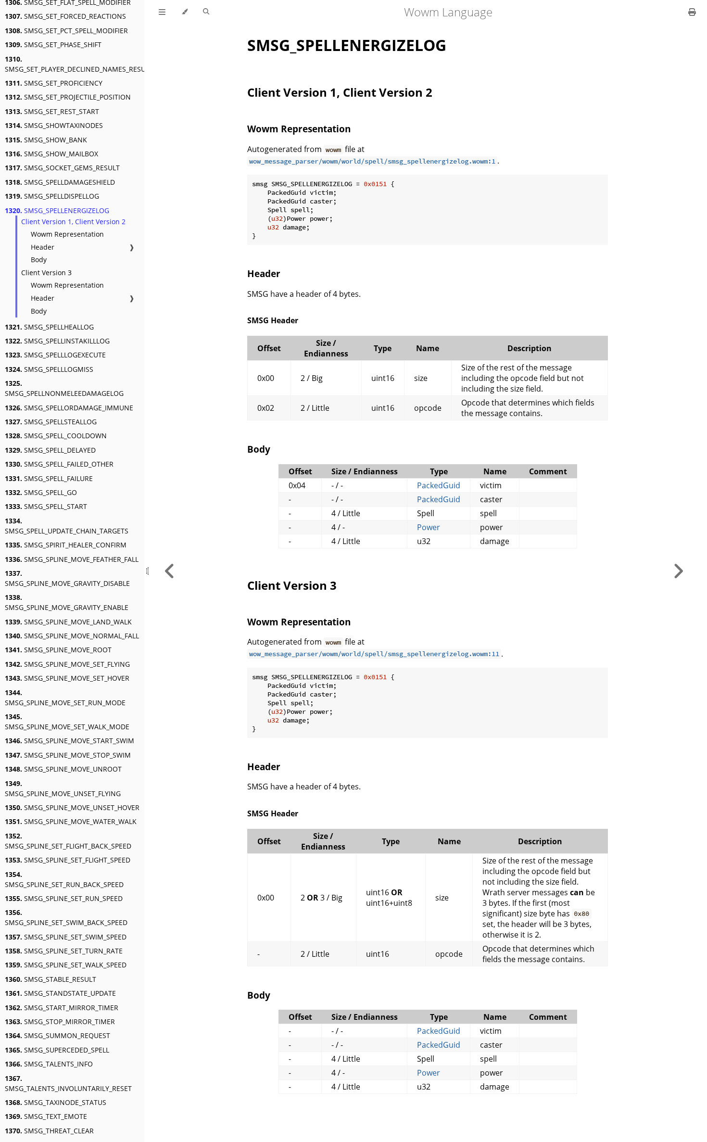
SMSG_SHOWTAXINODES (54, 125)
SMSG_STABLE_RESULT (50, 979)
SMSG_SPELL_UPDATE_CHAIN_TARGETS (66, 525)
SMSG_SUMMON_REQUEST (57, 1035)
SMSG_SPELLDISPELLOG (52, 196)
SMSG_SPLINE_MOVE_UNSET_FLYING (63, 788)
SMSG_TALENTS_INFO (49, 1063)
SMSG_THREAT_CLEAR (49, 1130)
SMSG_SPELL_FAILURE (49, 478)
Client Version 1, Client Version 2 (73, 221)
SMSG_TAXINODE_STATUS (55, 1102)
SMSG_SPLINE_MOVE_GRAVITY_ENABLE (66, 602)
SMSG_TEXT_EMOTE (46, 1116)
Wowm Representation (67, 234)
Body (39, 259)
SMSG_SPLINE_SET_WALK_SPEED (65, 964)
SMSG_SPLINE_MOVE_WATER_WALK (71, 821)
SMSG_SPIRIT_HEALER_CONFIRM (65, 544)
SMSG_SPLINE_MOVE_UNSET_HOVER (72, 807)
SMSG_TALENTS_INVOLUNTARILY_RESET (68, 1083)
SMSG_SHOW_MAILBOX (51, 153)
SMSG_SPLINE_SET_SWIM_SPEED (65, 936)
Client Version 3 (46, 272)
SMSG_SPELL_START (46, 506)
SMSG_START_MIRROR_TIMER (61, 1007)
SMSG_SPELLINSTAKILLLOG (57, 340)
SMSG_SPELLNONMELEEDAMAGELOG (64, 388)
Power (428, 527)
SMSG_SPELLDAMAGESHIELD (60, 182)
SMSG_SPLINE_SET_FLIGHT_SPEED (67, 859)
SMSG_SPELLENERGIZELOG (57, 210)
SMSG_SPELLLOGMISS (49, 369)
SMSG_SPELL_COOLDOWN (56, 435)
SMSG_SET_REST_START (52, 111)
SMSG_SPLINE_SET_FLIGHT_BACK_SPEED (68, 840)
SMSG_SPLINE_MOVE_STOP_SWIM (68, 755)
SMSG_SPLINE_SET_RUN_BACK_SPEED (64, 879)
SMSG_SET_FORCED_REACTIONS (65, 16)
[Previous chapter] (169, 571)
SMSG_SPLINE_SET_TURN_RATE (64, 950)
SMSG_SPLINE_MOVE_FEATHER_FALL (72, 559)
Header (42, 247)
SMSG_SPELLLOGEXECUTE (55, 354)
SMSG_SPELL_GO (41, 492)
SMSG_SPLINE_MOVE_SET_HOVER (67, 678)
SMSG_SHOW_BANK (46, 139)
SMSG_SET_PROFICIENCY (53, 83)
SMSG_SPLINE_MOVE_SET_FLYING (67, 664)
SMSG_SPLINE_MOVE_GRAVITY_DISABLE (67, 578)
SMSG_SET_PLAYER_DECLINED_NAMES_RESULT (79, 64)
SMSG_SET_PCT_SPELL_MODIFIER (66, 30)
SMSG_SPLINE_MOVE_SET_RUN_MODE (65, 697)
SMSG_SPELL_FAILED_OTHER (59, 464)
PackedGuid (438, 485)
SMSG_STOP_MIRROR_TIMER (60, 1021)
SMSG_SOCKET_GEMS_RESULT (62, 167)
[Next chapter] (678, 571)
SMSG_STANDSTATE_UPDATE (60, 993)
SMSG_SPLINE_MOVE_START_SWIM (69, 740)
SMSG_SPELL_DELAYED (50, 450)
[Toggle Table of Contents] (162, 12)
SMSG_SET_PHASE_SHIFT (53, 44)
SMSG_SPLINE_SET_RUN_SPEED (64, 898)
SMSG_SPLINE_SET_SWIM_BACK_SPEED (66, 917)
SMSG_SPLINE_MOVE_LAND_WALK (68, 621)
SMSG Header (272, 320)
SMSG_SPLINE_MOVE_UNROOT (63, 769)
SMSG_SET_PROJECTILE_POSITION (68, 97)
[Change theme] (184, 12)
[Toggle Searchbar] (206, 12)
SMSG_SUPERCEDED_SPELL (57, 1049)
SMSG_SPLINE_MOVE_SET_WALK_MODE (67, 721)
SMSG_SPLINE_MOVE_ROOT (58, 649)
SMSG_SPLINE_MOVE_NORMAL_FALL (72, 635)
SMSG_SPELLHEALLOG (49, 326)
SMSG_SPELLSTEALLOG (51, 421)
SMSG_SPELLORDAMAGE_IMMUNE (69, 407)
